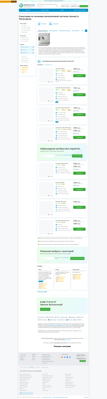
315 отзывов (69, 90)
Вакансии (33, 356)
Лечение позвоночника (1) (69, 387)
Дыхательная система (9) (46, 385)
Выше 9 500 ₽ (24, 32)
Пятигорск (31, 367)
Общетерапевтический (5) (69, 377)
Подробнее (79, 75)
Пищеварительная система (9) (47, 377)
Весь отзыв (41, 281)
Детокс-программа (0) (69, 383)
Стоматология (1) (45, 390)
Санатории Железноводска (46, 356)
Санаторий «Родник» (60, 68)
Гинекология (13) (45, 374)
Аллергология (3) (45, 382)
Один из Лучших (25, 58)
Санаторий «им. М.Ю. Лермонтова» (63, 127)
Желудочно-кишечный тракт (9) (25, 374)
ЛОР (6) (43, 383)
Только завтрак (25, 41)
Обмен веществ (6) (68, 374)
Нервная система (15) (23, 387)
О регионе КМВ (22, 354)
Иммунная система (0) (46, 380)
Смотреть (14, 1)
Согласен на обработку (64, 154)
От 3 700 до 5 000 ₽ (26, 27)
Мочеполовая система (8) (24, 382)
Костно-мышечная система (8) (47, 375)
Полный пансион (25, 39)
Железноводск (44, 367)
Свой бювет (24, 56)
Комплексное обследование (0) (70, 385)
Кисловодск (37, 367)
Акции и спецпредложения (79, 10)
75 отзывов (69, 129)
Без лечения (25, 52)
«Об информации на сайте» (46, 397)
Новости (33, 359)
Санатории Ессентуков (46, 354)
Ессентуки (25, 367)
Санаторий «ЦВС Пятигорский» (62, 220)
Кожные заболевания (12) (46, 387)
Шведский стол (25, 37)
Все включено (25, 47)
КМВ (21, 367)
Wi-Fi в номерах (25, 62)
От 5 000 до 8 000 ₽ (26, 28)
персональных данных (68, 154)
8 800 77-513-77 (65, 6)
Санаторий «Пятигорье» (60, 201)
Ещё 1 (57, 102)
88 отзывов (63, 222)
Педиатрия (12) (67, 375)
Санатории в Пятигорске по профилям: (31, 371)
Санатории (27, 10)
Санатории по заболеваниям (27, 393)
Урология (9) (22, 388)
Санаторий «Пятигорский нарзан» (63, 87)
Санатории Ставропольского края (47, 361)
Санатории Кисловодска (46, 359)
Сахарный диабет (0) (23, 390)
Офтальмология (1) (23, 380)
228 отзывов (69, 110)
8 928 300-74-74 (75, 6)
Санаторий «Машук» (59, 182)
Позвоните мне (45, 309)
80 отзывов (63, 203)
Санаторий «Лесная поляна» (61, 163)
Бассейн (24, 49)
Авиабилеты (22, 359)
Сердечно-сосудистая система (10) (25, 377)
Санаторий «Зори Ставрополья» (62, 107)
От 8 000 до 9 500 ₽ (26, 30)
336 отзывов (69, 71)
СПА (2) (43, 388)
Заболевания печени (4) (24, 385)
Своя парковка (25, 60)
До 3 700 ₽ (24, 25)
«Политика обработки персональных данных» (60, 397)
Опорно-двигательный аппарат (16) (25, 375)
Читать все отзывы (42, 291)
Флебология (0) (67, 380)
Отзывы (62, 10)
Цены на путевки (45, 10)
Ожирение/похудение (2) (24, 383)
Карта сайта (86, 397)
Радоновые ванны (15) (69, 382)
